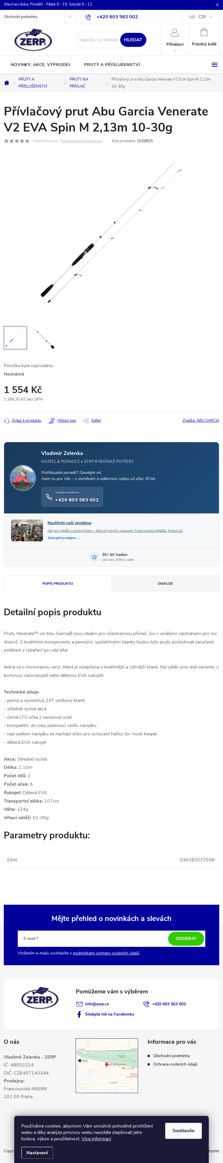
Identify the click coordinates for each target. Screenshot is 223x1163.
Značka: (201, 420)
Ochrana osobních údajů (175, 1064)
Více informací (96, 1139)
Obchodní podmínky (21, 16)
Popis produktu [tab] (57, 583)
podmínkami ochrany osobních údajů (106, 953)
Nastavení (37, 1153)
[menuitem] (40, 65)
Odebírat (186, 938)
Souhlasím (183, 1131)
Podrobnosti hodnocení (81, 141)
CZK (202, 16)
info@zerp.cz (97, 1004)
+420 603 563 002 (169, 1004)
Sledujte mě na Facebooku (109, 1014)
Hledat (133, 40)
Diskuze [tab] (165, 583)
